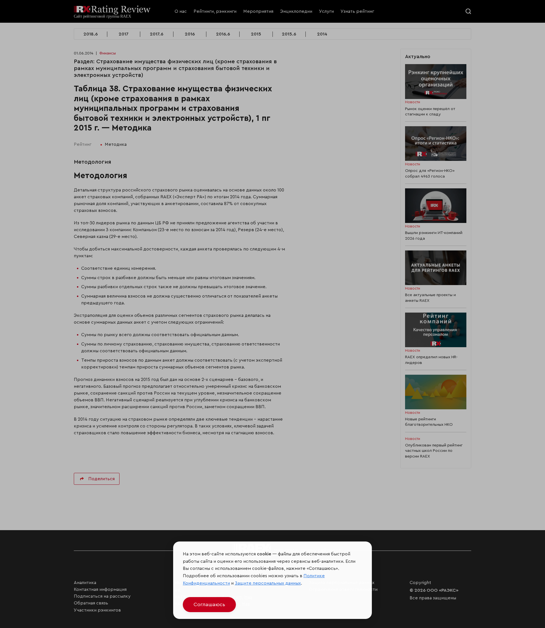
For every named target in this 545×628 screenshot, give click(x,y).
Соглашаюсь (209, 604)
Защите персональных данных (268, 583)
